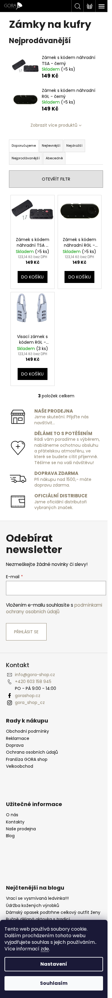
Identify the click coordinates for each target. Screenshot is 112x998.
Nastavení (53, 964)
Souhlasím (53, 983)
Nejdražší (74, 145)
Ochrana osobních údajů (32, 752)
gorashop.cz (27, 696)
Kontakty (15, 822)
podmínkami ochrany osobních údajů (54, 608)
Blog (10, 836)
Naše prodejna (21, 829)
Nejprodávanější (26, 158)
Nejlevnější (51, 145)
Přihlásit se (26, 632)
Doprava (15, 745)
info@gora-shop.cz (35, 675)
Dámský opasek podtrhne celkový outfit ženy (53, 912)
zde (45, 948)
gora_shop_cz (30, 702)
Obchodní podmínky (27, 731)
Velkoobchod (19, 766)
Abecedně (54, 158)
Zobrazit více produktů (53, 125)
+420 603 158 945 (33, 681)
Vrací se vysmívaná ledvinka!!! (37, 898)
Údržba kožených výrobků (32, 905)
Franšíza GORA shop (26, 759)
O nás (12, 815)
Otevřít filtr (56, 179)
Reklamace (17, 738)
